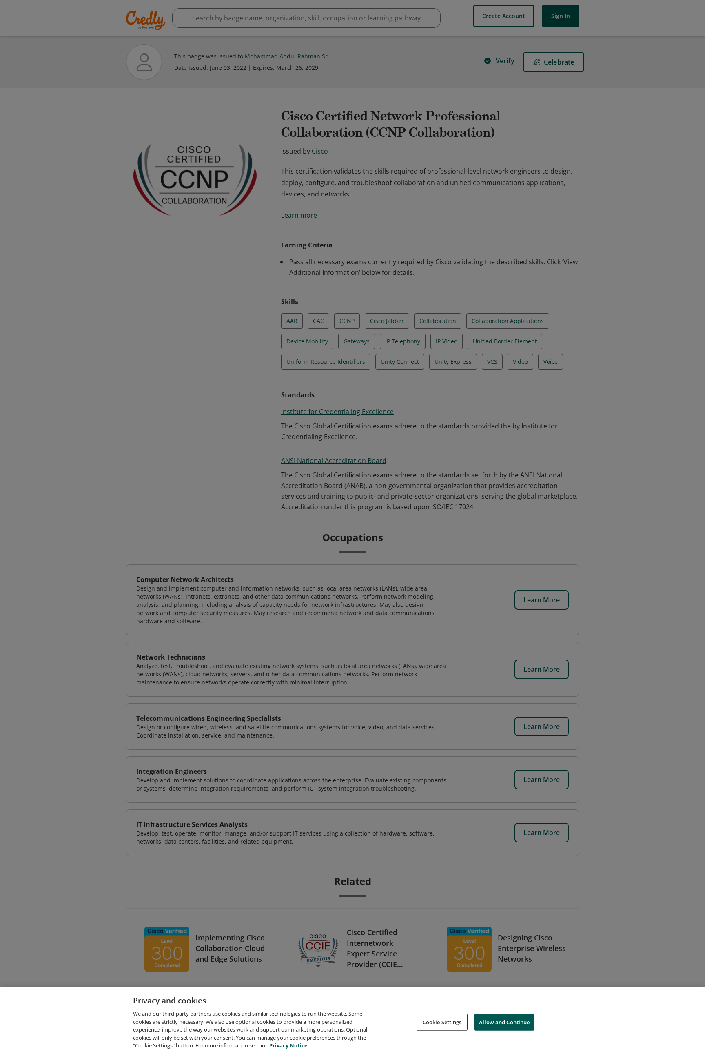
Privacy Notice (288, 1045)
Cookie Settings (442, 1021)
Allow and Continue (504, 1021)
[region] (352, 1020)
